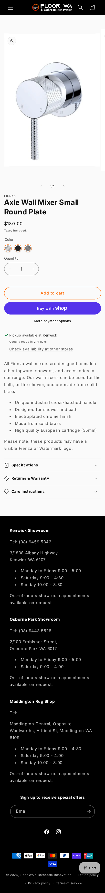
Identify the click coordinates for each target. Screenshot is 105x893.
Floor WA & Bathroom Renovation (45, 875)
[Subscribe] (88, 811)
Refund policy (88, 875)
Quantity (11, 258)
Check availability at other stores (41, 349)
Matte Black (18, 248)
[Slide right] (63, 186)
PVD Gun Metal (38, 248)
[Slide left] (41, 186)
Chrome (8, 248)
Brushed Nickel (28, 248)
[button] (11, 7)
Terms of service (69, 883)
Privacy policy (39, 883)
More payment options (52, 321)
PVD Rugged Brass (48, 248)
